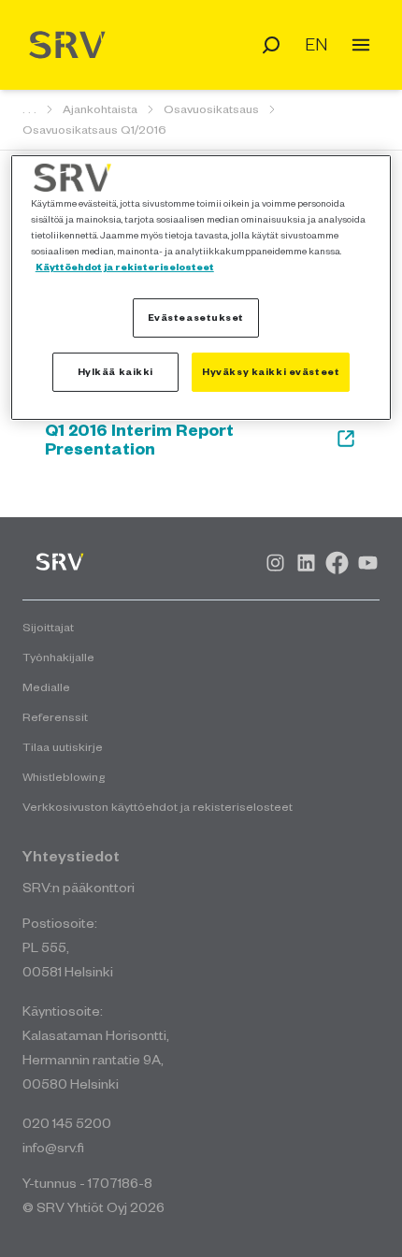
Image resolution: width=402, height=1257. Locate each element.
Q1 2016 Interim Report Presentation (139, 438)
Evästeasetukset (196, 317)
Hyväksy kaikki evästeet (270, 371)
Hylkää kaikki (115, 371)
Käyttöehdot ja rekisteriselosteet (125, 266)
